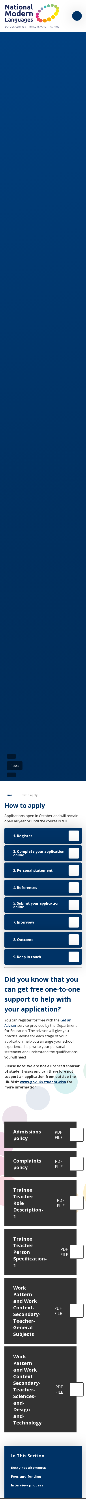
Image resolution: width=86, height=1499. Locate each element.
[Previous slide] (11, 756)
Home (8, 795)
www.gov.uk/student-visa (43, 1081)
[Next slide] (11, 775)
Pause (15, 766)
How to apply (29, 795)
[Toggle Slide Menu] (77, 16)
